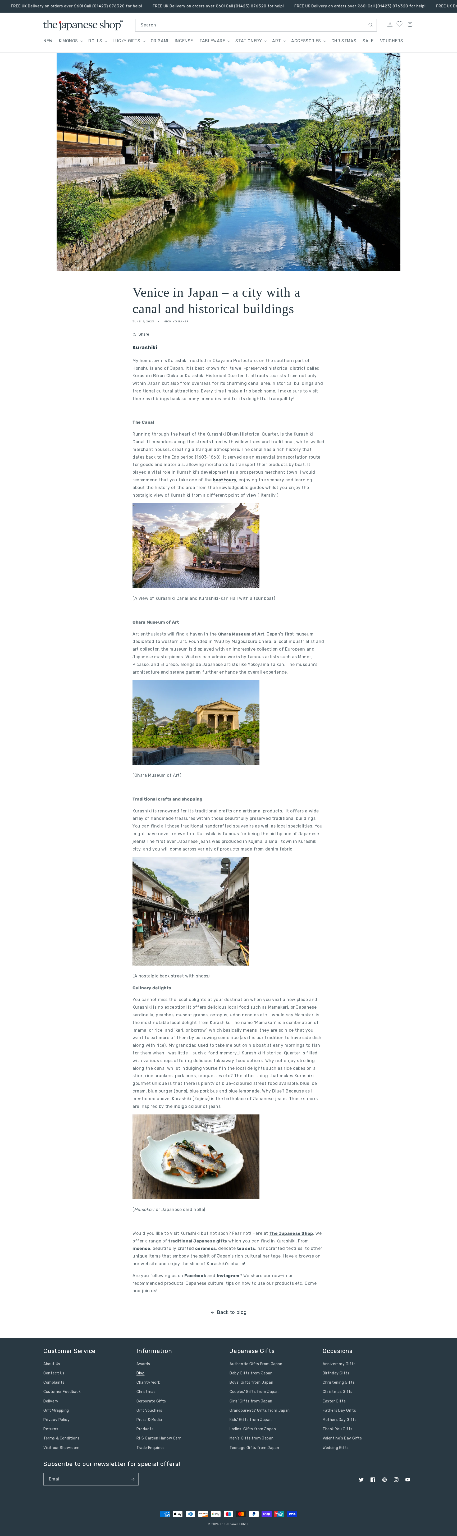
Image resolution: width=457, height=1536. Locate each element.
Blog (140, 1373)
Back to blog (232, 1312)
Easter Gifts (334, 1401)
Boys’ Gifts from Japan (251, 1382)
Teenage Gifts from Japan (254, 1448)
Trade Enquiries (150, 1448)
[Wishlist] (399, 24)
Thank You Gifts (338, 1429)
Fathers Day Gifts (339, 1410)
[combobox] (256, 25)
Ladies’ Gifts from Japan (253, 1429)
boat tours (224, 479)
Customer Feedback (62, 1391)
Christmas (146, 1391)
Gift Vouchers (149, 1410)
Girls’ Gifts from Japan (251, 1401)
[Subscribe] (132, 1479)
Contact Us (54, 1373)
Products (145, 1429)
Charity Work (148, 1382)
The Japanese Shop (234, 1524)
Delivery (50, 1401)
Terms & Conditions (61, 1438)
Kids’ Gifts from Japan (251, 1420)
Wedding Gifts (336, 1448)
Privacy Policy (56, 1420)
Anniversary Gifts (339, 1364)
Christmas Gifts (338, 1391)
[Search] (371, 25)
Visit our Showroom (61, 1448)
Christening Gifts (339, 1382)
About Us (51, 1364)
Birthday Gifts (336, 1373)
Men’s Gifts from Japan (251, 1438)
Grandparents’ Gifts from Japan (260, 1410)
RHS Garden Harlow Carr (158, 1438)
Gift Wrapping (56, 1410)
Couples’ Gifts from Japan (254, 1391)
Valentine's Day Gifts (342, 1438)
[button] (70, 41)
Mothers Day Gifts (340, 1420)
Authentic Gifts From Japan (256, 1364)
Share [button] (144, 334)
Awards (143, 1364)
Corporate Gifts (151, 1401)
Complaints (54, 1382)
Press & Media (149, 1420)
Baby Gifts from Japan (251, 1373)
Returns (50, 1429)
